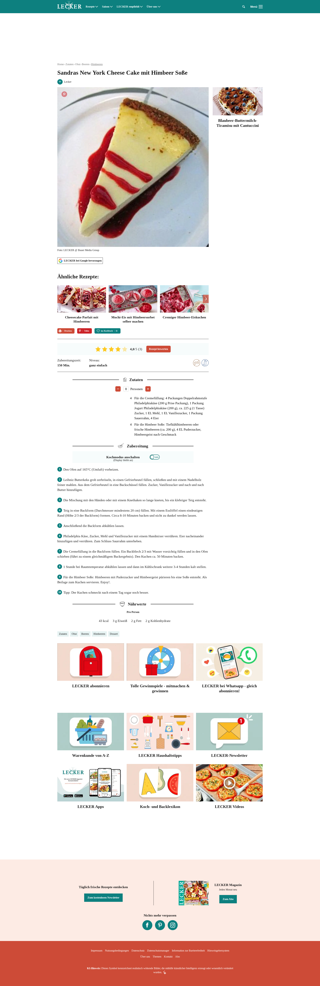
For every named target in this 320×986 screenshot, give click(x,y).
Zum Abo (228, 899)
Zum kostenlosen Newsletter (103, 897)
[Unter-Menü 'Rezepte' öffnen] (96, 7)
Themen (157, 956)
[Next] (206, 299)
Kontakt (168, 956)
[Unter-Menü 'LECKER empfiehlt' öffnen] (141, 7)
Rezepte (90, 6)
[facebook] (147, 925)
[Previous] (60, 299)
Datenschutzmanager (158, 950)
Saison (105, 6)
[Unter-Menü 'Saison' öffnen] (111, 7)
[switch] (155, 457)
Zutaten (70, 64)
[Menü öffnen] (261, 7)
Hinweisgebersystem (218, 950)
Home (60, 64)
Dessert (114, 633)
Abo (177, 956)
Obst (77, 64)
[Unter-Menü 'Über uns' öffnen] (159, 7)
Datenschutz (138, 950)
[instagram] (173, 925)
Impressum (96, 950)
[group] (133, 304)
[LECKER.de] (69, 6)
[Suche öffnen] (243, 6)
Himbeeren (97, 64)
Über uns (152, 6)
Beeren (85, 64)
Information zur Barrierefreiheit (188, 950)
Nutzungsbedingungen (117, 950)
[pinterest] (160, 925)
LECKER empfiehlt (128, 6)
